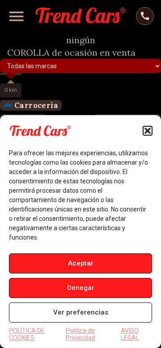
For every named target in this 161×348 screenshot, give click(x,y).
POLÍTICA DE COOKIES (27, 334)
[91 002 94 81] (145, 16)
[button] (147, 130)
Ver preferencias (80, 312)
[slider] (10, 74)
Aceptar (80, 263)
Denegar (80, 288)
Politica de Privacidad (80, 334)
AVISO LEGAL (130, 334)
